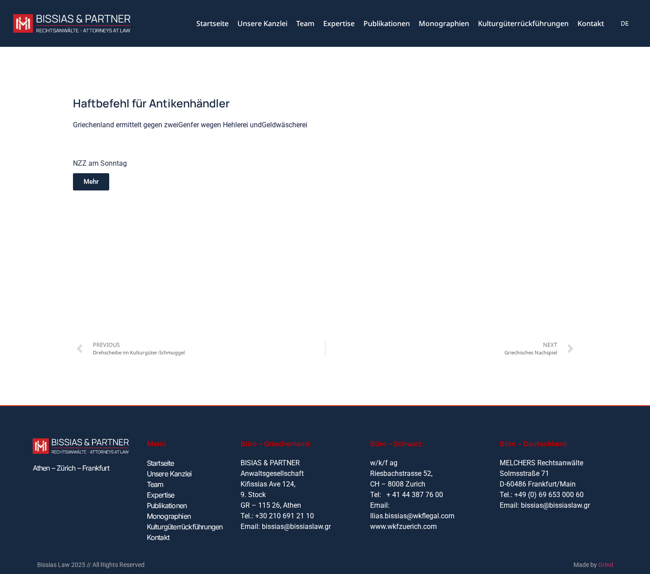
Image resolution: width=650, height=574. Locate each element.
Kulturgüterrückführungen (523, 23)
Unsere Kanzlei (262, 23)
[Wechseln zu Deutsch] (624, 23)
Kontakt (590, 23)
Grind (605, 564)
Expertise (339, 23)
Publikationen (386, 23)
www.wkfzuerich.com (403, 526)
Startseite (212, 23)
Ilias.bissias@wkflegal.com (412, 516)
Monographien (444, 23)
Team (305, 23)
